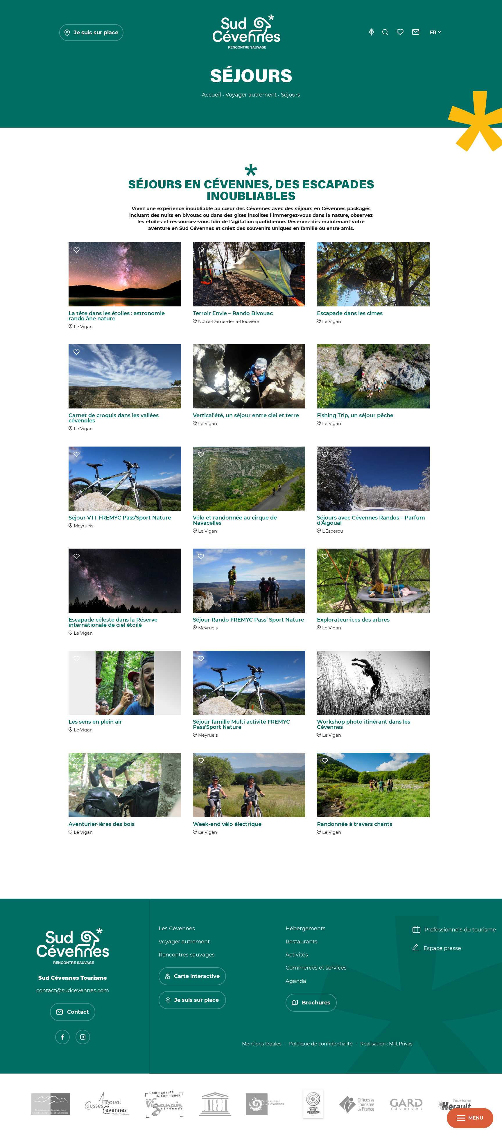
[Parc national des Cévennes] (266, 1105)
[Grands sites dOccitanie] (313, 1105)
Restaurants (301, 941)
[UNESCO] (215, 1105)
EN (433, 39)
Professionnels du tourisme (460, 930)
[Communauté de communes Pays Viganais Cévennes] (164, 1105)
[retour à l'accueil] (246, 33)
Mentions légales (262, 1044)
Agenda (296, 981)
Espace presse (442, 948)
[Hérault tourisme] (454, 1105)
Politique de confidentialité (321, 1044)
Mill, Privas (401, 1044)
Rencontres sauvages (187, 955)
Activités (297, 955)
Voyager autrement (184, 941)
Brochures (316, 1002)
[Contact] (415, 32)
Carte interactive (197, 976)
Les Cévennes (177, 928)
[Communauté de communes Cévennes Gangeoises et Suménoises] (50, 1105)
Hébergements (305, 928)
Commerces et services (316, 968)
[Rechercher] (385, 32)
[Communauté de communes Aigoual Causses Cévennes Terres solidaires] (107, 1105)
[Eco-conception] (371, 33)
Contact (78, 1012)
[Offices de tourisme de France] (357, 1105)
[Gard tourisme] (406, 1105)
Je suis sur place (96, 32)
